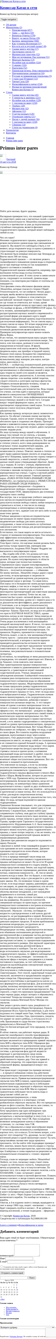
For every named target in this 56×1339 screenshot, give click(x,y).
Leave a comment (8, 1225)
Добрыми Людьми (15, 1336)
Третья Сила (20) (20, 81)
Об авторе (11, 24)
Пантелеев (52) (19, 68)
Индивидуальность (13, 1311)
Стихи (9, 92)
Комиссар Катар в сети (18, 8)
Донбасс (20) (18, 106)
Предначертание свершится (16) (28, 73)
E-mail (3, 1261)
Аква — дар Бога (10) (23, 33)
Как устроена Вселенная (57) (26, 43)
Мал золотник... (11, 1307)
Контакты (11, 133)
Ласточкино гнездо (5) (23, 51)
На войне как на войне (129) (26, 100)
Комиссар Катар (21, 1216)
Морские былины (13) (23, 60)
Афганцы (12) (19, 111)
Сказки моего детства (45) (25, 95)
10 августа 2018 (8, 162)
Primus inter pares (14, 140)
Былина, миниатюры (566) (25, 41)
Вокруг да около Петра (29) (26, 38)
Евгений (11, 159)
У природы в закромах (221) (26, 97)
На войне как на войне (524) (26, 62)
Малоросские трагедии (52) (26, 54)
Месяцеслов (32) (20, 108)
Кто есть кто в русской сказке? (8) (29, 46)
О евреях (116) (19, 65)
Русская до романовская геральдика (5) (32, 76)
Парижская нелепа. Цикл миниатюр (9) (32, 70)
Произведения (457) (22, 30)
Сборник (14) (19, 124)
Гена (7, 1314)
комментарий (7, 1255)
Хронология (12, 130)
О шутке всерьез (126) (23, 114)
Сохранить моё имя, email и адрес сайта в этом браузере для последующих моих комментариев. (23, 1268)
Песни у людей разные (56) (26, 119)
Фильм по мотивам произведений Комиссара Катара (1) (29, 88)
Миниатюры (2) (14, 27)
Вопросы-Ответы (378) (23, 35)
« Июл (2, 1299)
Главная (10, 138)
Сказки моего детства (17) (25, 49)
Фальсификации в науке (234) (27, 84)
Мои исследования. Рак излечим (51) (31, 57)
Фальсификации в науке (31, 1225)
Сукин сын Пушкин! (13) (25, 78)
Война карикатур (12, 1309)
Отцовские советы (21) (23, 116)
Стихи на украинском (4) (24, 127)
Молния (9, 1313)
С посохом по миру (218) (24, 103)
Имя (2, 1258)
